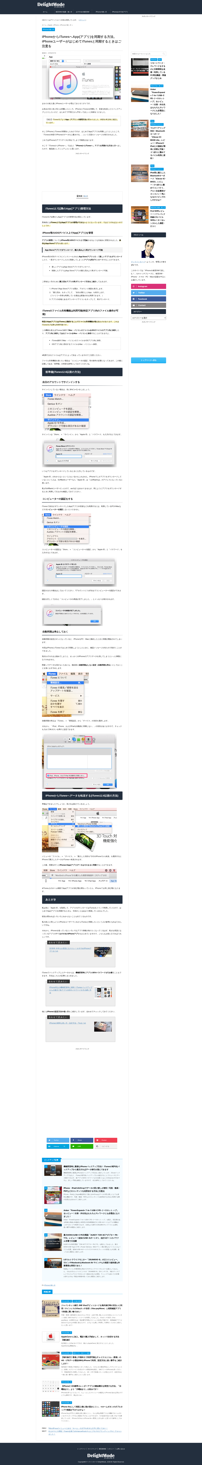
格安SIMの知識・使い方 (64, 12)
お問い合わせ (120, 1449)
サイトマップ (92, 1449)
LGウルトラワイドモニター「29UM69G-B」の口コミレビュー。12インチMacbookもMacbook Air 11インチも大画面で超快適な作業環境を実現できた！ (92, 1262)
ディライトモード (138, 262)
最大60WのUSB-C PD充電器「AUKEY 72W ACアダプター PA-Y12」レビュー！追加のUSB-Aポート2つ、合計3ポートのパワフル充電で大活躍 (91, 1238)
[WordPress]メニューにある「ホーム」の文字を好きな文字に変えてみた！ (78, 1428)
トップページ (81, 1449)
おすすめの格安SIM (82, 12)
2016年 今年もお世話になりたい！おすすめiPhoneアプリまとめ (70, 949)
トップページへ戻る (149, 360)
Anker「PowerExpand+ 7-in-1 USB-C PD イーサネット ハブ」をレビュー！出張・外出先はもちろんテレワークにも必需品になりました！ (92, 1213)
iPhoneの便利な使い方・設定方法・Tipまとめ (67, 1023)
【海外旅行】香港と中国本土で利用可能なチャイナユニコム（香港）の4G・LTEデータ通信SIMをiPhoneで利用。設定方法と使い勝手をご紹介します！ (91, 1360)
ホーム (45, 12)
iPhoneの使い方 (101, 12)
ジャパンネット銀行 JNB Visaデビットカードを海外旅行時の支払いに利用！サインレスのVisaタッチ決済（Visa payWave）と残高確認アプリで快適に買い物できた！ (91, 1308)
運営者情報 (102, 1449)
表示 (85, 196)
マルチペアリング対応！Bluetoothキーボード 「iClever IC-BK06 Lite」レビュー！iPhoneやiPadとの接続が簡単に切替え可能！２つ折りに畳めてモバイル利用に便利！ (157, 143)
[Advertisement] (82, 171)
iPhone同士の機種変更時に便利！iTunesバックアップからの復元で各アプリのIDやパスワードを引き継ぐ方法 (70, 990)
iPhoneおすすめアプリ (120, 12)
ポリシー (82, 20)
